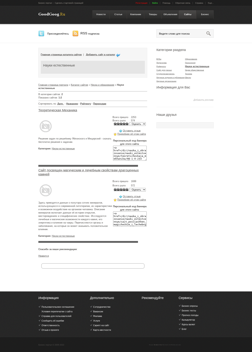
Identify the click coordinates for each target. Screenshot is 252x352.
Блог (184, 329)
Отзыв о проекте (50, 330)
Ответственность (51, 325)
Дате (60, 103)
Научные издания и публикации (170, 77)
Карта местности (102, 330)
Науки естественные (63, 148)
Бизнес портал (45, 3)
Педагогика (161, 63)
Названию (72, 103)
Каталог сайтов (79, 84)
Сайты (187, 14)
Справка (199, 3)
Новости (101, 14)
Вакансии (98, 311)
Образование (191, 59)
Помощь (166, 3)
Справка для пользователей (56, 316)
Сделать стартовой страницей (69, 3)
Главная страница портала (53, 84)
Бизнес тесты (189, 310)
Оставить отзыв (132, 130)
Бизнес (205, 14)
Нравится (43, 255)
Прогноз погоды (190, 315)
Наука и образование (102, 84)
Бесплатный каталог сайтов (51, 14)
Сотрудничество (102, 307)
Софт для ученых (164, 70)
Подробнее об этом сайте (131, 134)
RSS (89, 33)
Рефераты (161, 66)
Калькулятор (188, 320)
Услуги (96, 320)
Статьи (118, 14)
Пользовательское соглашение (58, 307)
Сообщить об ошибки (53, 320)
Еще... (211, 3)
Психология (190, 63)
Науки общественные (194, 70)
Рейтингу (85, 103)
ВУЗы (158, 59)
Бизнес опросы (190, 306)
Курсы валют (188, 324)
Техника (188, 74)
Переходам (99, 103)
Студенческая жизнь (165, 74)
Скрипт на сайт (101, 325)
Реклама (97, 316)
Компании (135, 14)
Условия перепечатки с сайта (57, 311)
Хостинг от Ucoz (158, 344)
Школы (188, 77)
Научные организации (166, 81)
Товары (153, 14)
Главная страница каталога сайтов (61, 54)
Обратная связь (182, 3)
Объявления (170, 14)
